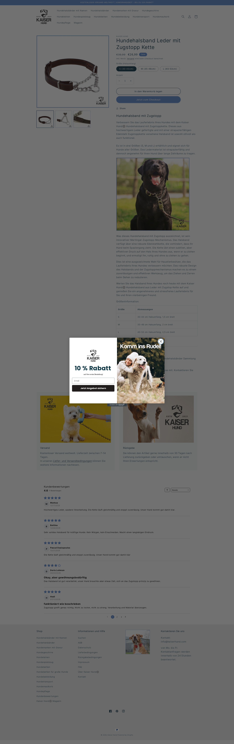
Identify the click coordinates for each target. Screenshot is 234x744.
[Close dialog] (161, 341)
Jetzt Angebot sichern (93, 388)
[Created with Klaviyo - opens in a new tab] (117, 404)
